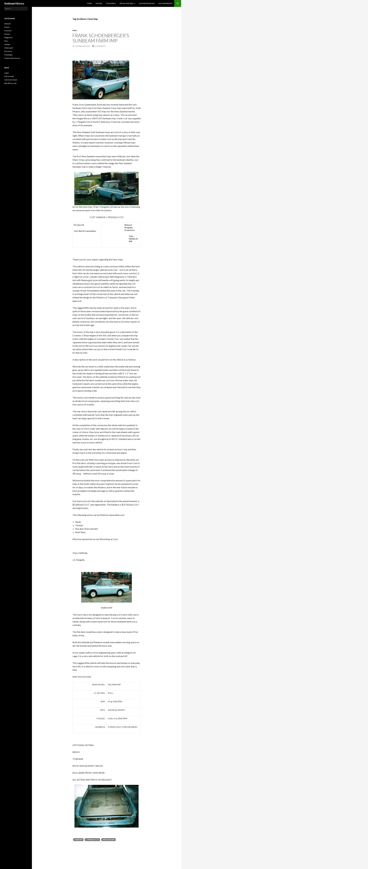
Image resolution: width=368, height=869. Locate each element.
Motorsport (8, 48)
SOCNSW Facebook (147, 3)
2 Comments (100, 46)
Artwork (7, 24)
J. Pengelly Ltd (92, 840)
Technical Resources (12, 58)
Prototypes (8, 55)
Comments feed (10, 80)
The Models (111, 3)
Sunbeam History (14, 3)
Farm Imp (78, 840)
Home (89, 3)
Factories (8, 30)
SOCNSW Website (165, 3)
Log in (6, 73)
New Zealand (109, 840)
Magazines (8, 37)
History (99, 3)
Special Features (126, 3)
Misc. (74, 30)
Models (7, 44)
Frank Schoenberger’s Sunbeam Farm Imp (100, 38)
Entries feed (9, 76)
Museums (8, 51)
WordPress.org (10, 83)
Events (7, 27)
